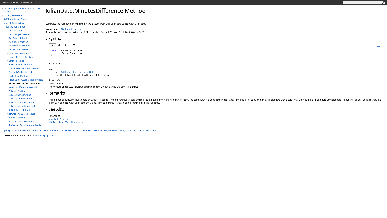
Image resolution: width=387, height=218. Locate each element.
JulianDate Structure (14, 22)
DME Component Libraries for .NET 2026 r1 (22, 10)
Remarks (56, 93)
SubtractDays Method (20, 94)
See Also (56, 109)
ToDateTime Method (19, 109)
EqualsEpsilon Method (20, 64)
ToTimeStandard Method (21, 121)
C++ (66, 45)
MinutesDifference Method (24, 83)
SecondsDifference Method (23, 87)
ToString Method (17, 117)
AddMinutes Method (19, 45)
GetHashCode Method (20, 72)
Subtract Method (17, 90)
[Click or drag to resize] (44, 20)
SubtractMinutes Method (22, 102)
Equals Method (16, 60)
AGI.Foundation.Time (15, 19)
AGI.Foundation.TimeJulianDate (77, 71)
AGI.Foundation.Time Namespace (66, 122)
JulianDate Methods (16, 26)
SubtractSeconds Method (22, 106)
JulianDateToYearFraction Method (26, 79)
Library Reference (13, 15)
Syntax (54, 38)
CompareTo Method (19, 53)
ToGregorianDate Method (22, 113)
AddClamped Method (20, 34)
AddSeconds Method (19, 49)
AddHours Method (18, 41)
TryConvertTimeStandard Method (26, 125)
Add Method (15, 30)
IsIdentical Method (18, 75)
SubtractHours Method (21, 98)
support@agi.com (44, 135)
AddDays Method (18, 38)
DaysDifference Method (21, 56)
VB (59, 45)
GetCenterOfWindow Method (24, 68)
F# (74, 45)
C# (52, 45)
